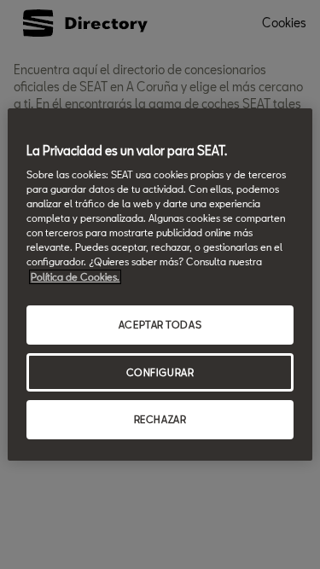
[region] (159, 285)
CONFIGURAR (160, 372)
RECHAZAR (160, 420)
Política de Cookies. (75, 276)
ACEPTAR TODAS (160, 324)
